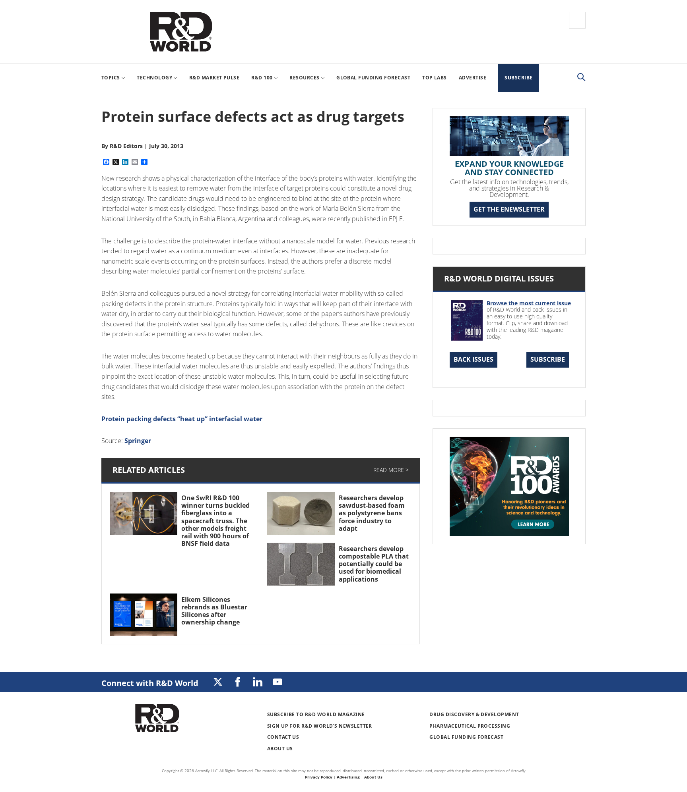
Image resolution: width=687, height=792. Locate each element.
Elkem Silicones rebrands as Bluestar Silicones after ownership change (214, 611)
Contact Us (283, 737)
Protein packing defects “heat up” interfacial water (181, 418)
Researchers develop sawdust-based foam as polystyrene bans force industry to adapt (372, 513)
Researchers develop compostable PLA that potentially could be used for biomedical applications (374, 564)
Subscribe (547, 359)
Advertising (348, 777)
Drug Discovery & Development (474, 714)
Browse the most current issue (529, 303)
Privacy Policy (318, 777)
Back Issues (473, 359)
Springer (137, 440)
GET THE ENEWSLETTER (509, 209)
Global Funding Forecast (466, 737)
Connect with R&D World (149, 683)
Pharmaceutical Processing (469, 726)
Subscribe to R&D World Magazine (316, 714)
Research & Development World (180, 32)
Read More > (391, 470)
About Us (280, 748)
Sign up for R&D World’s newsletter (319, 726)
